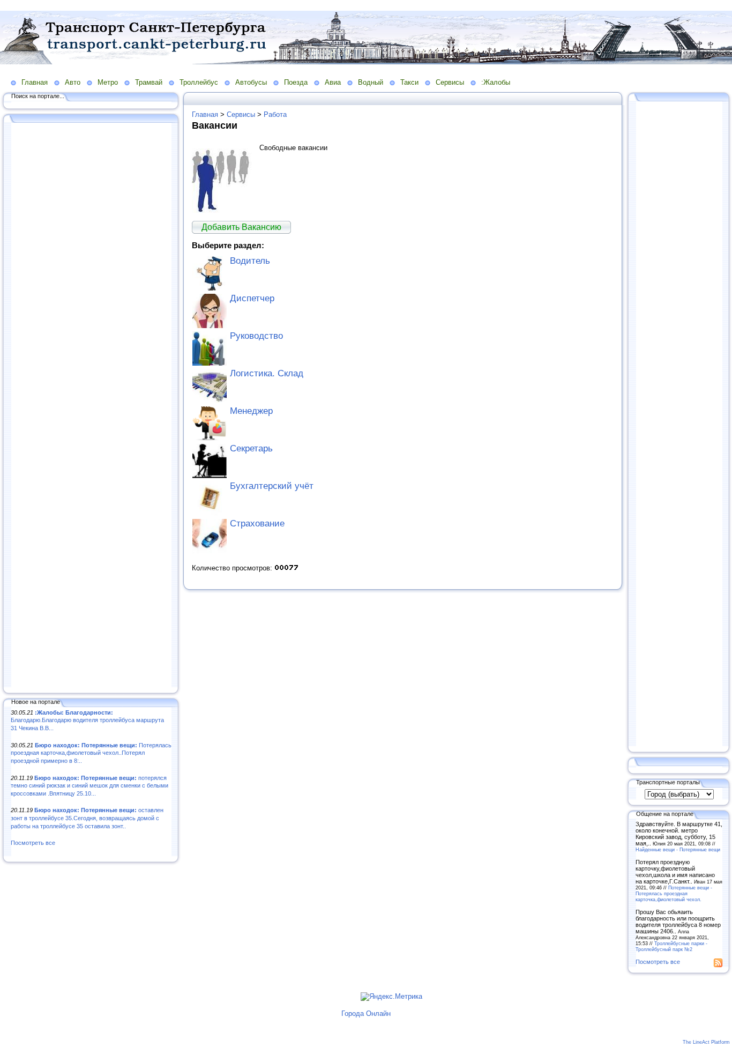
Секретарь (251, 448)
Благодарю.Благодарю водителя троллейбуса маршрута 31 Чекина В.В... (87, 720)
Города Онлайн (366, 1013)
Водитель (250, 261)
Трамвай (148, 82)
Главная (34, 82)
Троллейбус (199, 82)
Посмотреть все (33, 843)
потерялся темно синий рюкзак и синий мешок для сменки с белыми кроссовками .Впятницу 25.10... (89, 786)
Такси (409, 82)
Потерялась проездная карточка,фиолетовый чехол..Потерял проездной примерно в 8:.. (91, 753)
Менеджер (251, 411)
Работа (275, 114)
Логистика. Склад (266, 373)
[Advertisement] (91, 405)
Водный (370, 82)
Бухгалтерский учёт (271, 486)
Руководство (256, 336)
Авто (72, 82)
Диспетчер (252, 298)
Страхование (257, 523)
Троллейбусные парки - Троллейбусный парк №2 (671, 946)
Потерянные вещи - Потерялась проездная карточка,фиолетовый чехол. (674, 893)
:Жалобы (495, 82)
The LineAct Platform (706, 1042)
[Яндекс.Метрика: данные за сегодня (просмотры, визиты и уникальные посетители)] (391, 996)
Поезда (296, 82)
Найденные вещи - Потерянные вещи (678, 849)
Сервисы (450, 82)
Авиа (333, 82)
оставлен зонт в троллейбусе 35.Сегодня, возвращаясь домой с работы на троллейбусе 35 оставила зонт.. (87, 818)
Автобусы (251, 82)
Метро (108, 82)
